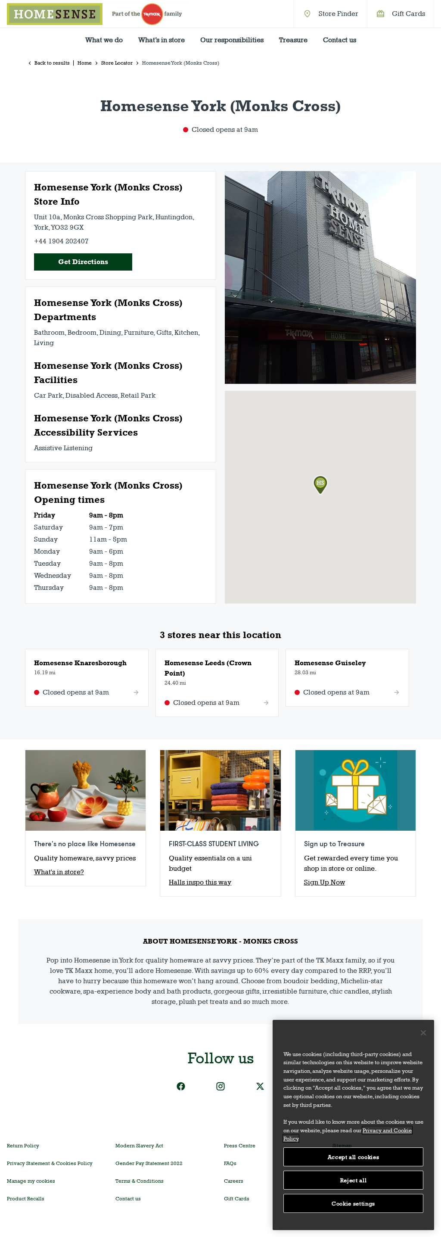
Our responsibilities (232, 40)
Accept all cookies (353, 1156)
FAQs (230, 1163)
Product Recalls (25, 1199)
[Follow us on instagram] (220, 1086)
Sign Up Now (324, 882)
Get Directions (83, 262)
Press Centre (239, 1146)
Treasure (293, 40)
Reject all (353, 1180)
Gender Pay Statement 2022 (149, 1163)
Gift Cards (408, 13)
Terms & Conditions (139, 1181)
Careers (233, 1181)
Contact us (339, 40)
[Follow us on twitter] (260, 1086)
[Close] (423, 1032)
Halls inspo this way (200, 882)
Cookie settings (353, 1203)
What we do (104, 40)
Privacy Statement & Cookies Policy (50, 1163)
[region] (353, 1125)
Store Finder (338, 13)
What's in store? (59, 872)
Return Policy (23, 1146)
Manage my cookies (31, 1181)
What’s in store (161, 40)
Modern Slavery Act (139, 1146)
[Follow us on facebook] (181, 1086)
